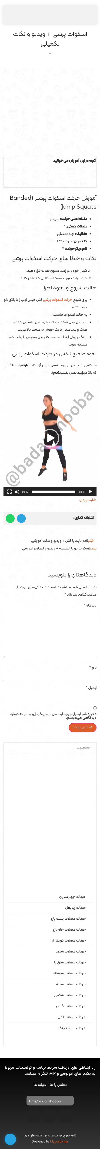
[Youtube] (50, 1116)
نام (93, 668)
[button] (50, 168)
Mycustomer (59, 1141)
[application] (50, 438)
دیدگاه (90, 605)
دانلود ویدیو (88, 500)
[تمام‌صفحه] (9, 491)
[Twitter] (34, 1116)
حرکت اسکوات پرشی (57, 300)
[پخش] (90, 491)
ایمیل (91, 688)
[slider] (53, 492)
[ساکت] (17, 491)
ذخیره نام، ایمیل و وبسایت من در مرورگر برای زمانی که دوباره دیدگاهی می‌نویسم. (53, 716)
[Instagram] (66, 1116)
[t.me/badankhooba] (67, 1101)
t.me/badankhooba (45, 1101)
